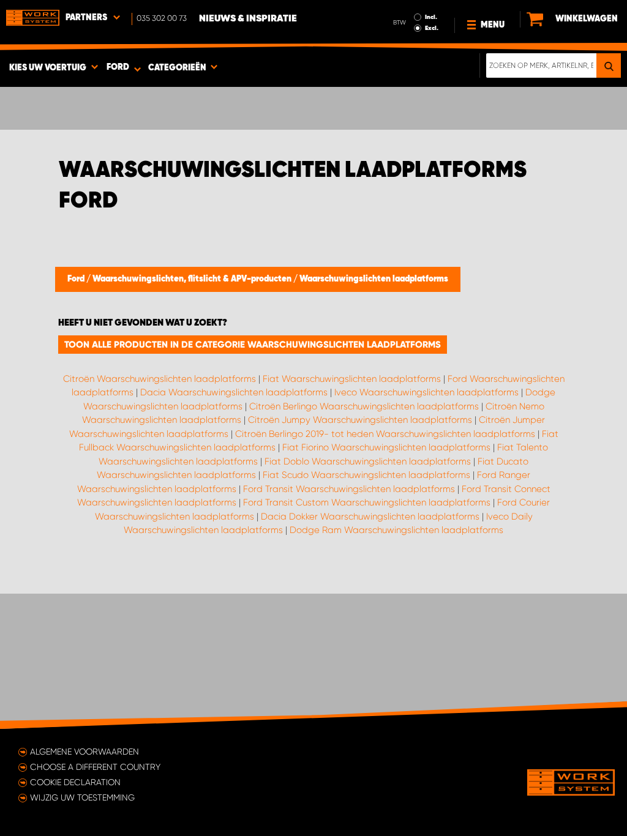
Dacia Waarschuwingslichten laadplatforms (234, 392)
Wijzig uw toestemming (82, 797)
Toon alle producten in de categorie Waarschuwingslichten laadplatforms (252, 344)
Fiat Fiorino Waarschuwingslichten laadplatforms (386, 447)
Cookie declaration (75, 782)
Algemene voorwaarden (84, 751)
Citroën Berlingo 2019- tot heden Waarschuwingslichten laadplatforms (385, 433)
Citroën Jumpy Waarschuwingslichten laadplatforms (360, 419)
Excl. (431, 28)
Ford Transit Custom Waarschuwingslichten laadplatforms (366, 502)
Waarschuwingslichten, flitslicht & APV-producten (192, 279)
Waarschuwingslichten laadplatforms (373, 279)
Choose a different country (95, 767)
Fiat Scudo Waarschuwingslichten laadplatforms (366, 474)
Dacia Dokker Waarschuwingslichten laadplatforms (370, 516)
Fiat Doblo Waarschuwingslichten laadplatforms (368, 461)
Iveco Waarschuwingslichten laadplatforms (426, 392)
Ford (76, 279)
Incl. (431, 17)
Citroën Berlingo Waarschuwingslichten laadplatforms (364, 406)
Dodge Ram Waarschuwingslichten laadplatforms (396, 530)
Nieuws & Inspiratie (248, 19)
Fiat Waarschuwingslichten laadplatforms (352, 378)
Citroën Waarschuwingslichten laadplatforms (159, 378)
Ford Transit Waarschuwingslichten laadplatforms (349, 489)
